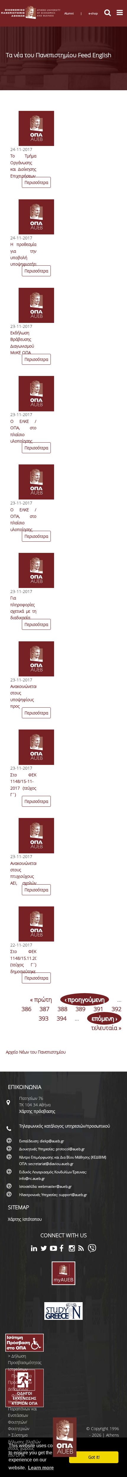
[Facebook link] (64, 1249)
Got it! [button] (94, 1457)
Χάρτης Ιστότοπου (25, 1219)
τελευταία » (106, 1028)
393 (43, 1018)
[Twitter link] (45, 1249)
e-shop (93, 13)
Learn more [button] (41, 1467)
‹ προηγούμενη (85, 999)
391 (98, 1009)
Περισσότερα (36, 182)
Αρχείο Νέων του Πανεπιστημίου (36, 1052)
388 (62, 1009)
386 (26, 1009)
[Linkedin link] (35, 1249)
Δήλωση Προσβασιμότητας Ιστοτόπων (25, 1362)
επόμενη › (104, 1018)
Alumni (69, 13)
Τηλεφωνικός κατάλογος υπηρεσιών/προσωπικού (64, 1126)
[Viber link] (92, 1251)
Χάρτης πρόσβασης (37, 1111)
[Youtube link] (54, 1249)
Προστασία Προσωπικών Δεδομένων (20, 1382)
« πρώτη (41, 999)
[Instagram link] (73, 1249)
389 (80, 1009)
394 (61, 1018)
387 (44, 1009)
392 (116, 1009)
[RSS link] (83, 1249)
